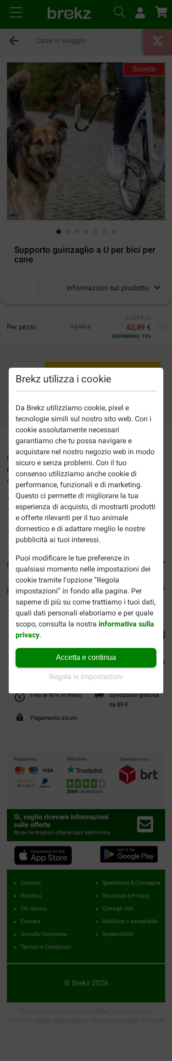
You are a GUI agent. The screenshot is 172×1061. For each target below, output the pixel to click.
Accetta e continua (86, 657)
